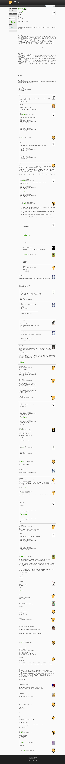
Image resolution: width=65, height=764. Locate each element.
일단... (21, 533)
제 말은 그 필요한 (24, 748)
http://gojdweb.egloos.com (27, 487)
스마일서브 (35, 758)
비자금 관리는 (21, 428)
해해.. (20, 716)
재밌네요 (20, 702)
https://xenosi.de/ (21, 590)
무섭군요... (22, 104)
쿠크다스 (23, 291)
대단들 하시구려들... (22, 460)
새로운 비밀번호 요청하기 (13, 22)
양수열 (21, 492)
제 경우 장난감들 (21, 95)
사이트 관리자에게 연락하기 (34, 760)
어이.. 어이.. (22, 502)
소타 (21, 137)
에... (21, 142)
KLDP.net (27, 5)
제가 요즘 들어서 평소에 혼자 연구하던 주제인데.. (27, 626)
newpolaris (22, 704)
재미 (22, 8)
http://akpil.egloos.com (23, 152)
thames (22, 694)
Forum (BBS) (11, 5)
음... (23, 246)
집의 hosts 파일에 (22, 136)
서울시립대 (35, 757)
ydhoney (22, 165)
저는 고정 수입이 (21, 469)
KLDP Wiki (22, 5)
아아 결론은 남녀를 (24, 331)
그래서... (21, 403)
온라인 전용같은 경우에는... (24, 179)
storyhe (22, 717)
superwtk (22, 470)
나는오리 (22, 732)
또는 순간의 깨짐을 (22, 379)
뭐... (23, 223)
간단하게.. (20, 163)
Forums (20, 8)
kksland (22, 627)
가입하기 (11, 21)
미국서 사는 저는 (21, 478)
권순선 (21, 97)
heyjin (21, 685)
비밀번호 (10, 18)
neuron (23, 742)
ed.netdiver (22, 276)
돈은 (21, 741)
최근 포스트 (11, 10)
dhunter (25, 254)
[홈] (10, 2)
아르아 (21, 642)
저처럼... (24, 266)
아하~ (20, 594)
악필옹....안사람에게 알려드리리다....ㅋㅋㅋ (26, 491)
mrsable (25, 267)
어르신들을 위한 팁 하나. (23, 555)
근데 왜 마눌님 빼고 (22, 581)
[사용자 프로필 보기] (54, 14)
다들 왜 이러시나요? (22, 601)
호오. (23, 253)
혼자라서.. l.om (21, 657)
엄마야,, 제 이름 (22, 320)
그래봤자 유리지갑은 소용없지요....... (25, 684)
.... (20, 290)
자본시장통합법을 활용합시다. (24, 641)
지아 (22, 322)
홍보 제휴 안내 (15, 30)
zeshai (21, 603)
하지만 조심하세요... (22, 396)
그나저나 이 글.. (21, 693)
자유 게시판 (25, 8)
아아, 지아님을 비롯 (22, 275)
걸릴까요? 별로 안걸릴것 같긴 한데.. (27, 202)
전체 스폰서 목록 (29, 760)
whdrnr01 (22, 611)
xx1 (24, 247)
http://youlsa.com (21, 359)
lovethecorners (23, 479)
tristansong (22, 461)
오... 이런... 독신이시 (23, 446)
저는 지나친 (21, 345)
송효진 (21, 582)
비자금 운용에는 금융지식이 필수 (24, 609)
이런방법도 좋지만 (22, 618)
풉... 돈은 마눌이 (21, 525)
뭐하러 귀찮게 (21, 731)
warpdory (21, 11)
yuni (21, 429)
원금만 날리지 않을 (22, 366)
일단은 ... (21, 113)
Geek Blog (17, 5)
